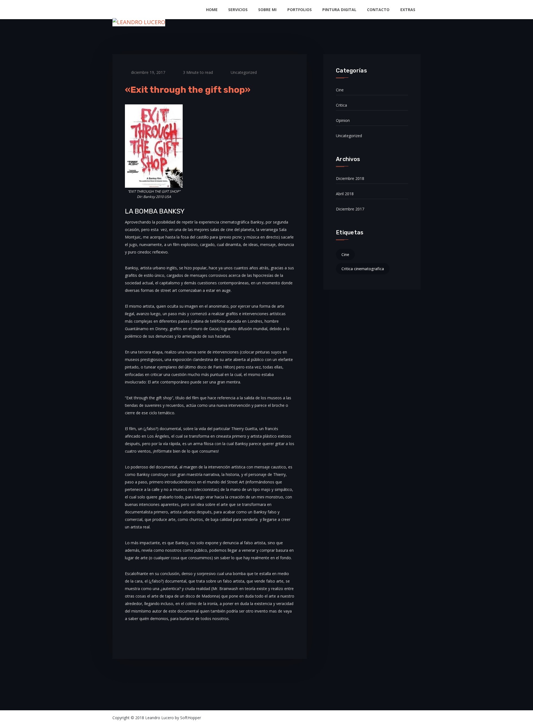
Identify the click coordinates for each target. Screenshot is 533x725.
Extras (407, 9)
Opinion (343, 120)
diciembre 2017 (350, 209)
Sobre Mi (267, 9)
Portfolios (299, 9)
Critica (341, 105)
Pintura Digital (339, 9)
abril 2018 (345, 193)
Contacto (378, 9)
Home (212, 9)
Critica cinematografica (362, 268)
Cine (340, 89)
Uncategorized (244, 72)
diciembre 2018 (350, 178)
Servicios (238, 9)
